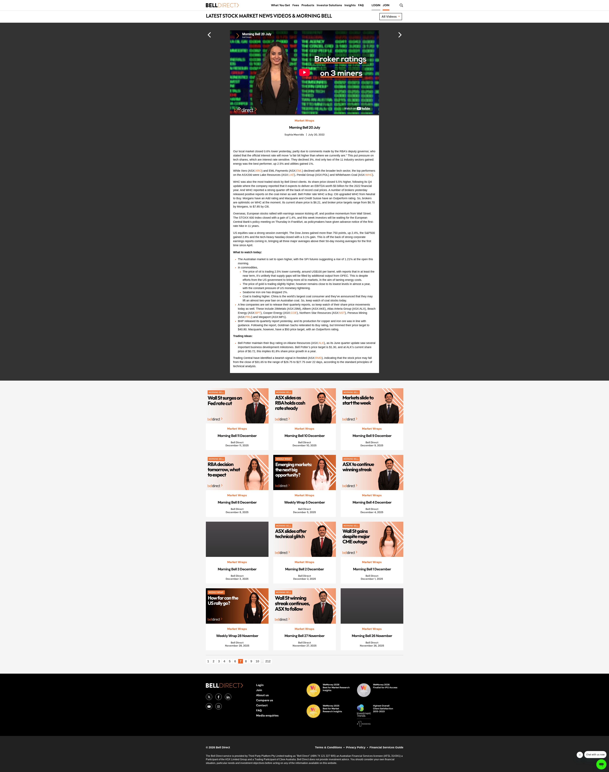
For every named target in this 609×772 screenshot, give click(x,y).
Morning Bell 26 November (372, 635)
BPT (258, 312)
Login (260, 685)
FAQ (259, 710)
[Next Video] (209, 34)
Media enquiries (267, 715)
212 (268, 661)
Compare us (264, 700)
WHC (368, 174)
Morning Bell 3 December (237, 569)
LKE (291, 174)
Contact (262, 705)
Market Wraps (304, 120)
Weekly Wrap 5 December (304, 502)
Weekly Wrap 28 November (237, 635)
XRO (258, 170)
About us (262, 695)
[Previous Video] (400, 34)
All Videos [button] (389, 16)
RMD (318, 358)
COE (294, 312)
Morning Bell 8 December (237, 502)
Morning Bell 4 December (372, 502)
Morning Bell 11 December (237, 435)
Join (259, 690)
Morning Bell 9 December (372, 435)
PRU (248, 317)
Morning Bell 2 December (304, 569)
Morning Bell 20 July (304, 127)
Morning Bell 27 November (304, 635)
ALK (321, 343)
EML (299, 170)
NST (342, 312)
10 (257, 661)
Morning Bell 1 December (372, 569)
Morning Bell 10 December (305, 435)
